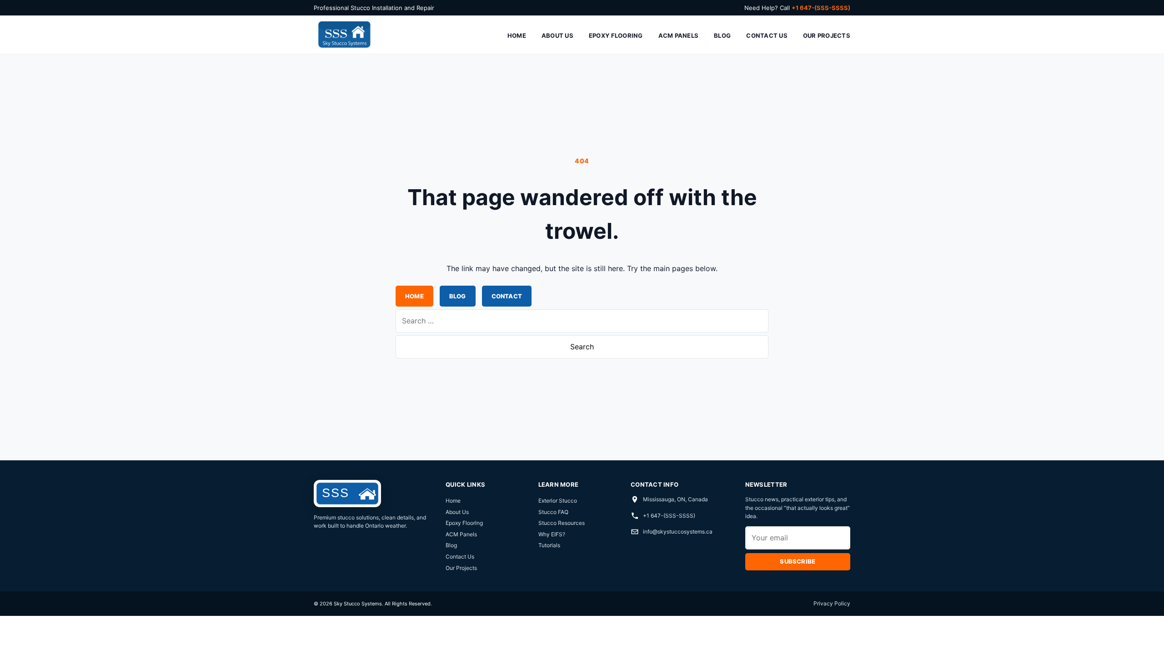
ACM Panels (678, 35)
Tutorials (549, 545)
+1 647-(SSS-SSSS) (669, 515)
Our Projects (826, 35)
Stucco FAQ (553, 512)
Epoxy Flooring (616, 35)
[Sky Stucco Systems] (344, 34)
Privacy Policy (831, 603)
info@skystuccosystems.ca (677, 531)
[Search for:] (582, 320)
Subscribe (797, 561)
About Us (557, 35)
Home (516, 35)
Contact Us (767, 35)
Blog (722, 35)
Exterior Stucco (557, 500)
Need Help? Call (797, 7)
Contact (507, 296)
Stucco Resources (561, 522)
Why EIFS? (551, 534)
